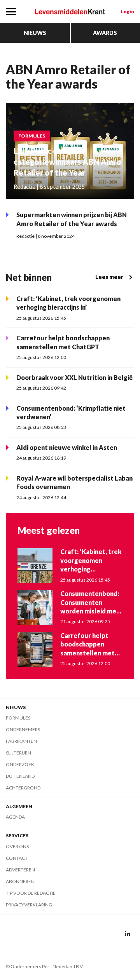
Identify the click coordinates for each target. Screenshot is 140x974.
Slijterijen (18, 753)
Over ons (17, 846)
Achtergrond (23, 788)
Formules (18, 718)
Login (127, 11)
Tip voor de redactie (31, 893)
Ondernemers (23, 729)
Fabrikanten (21, 741)
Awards (105, 33)
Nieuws (35, 33)
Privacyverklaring (29, 905)
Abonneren (20, 881)
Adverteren (20, 870)
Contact (17, 858)
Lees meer (109, 277)
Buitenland (20, 776)
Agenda (15, 817)
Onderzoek (20, 764)
